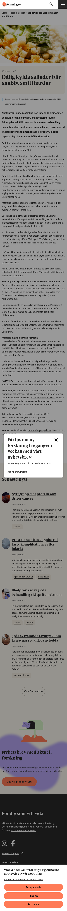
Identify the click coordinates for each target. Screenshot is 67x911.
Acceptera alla (33, 887)
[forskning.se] (10, 4)
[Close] (56, 440)
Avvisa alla (34, 904)
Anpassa (33, 895)
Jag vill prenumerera (17, 472)
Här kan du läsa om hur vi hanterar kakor (23, 879)
